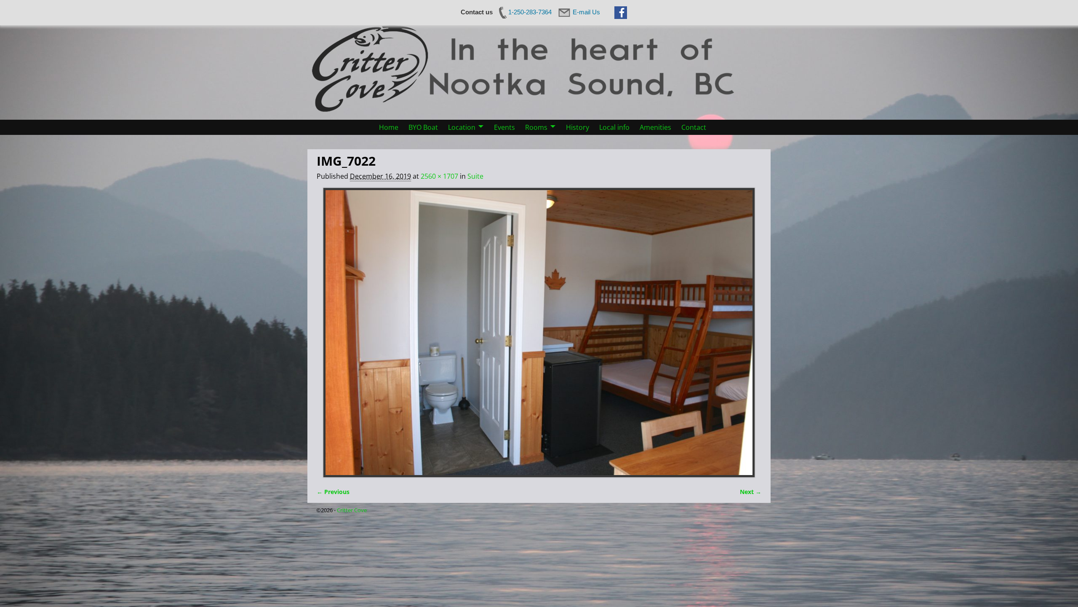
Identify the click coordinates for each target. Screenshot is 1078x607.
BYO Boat (423, 127)
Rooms (536, 127)
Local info (614, 127)
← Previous (333, 492)
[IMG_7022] (539, 332)
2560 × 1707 (439, 176)
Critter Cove (352, 510)
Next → (750, 492)
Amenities (655, 127)
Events (504, 127)
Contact (693, 127)
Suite (475, 176)
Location (461, 127)
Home (388, 127)
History (577, 127)
